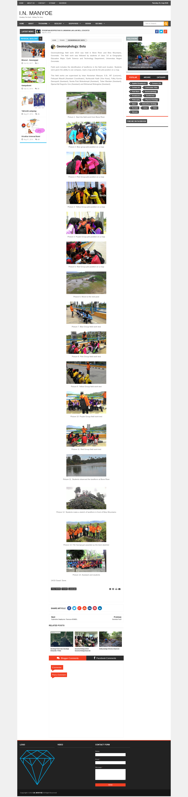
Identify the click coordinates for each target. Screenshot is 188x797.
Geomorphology (151, 92)
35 (38, 89)
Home (21, 3)
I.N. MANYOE (35, 13)
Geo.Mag (98, 23)
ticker (62, 40)
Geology (58, 23)
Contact (41, 3)
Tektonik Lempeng (28, 111)
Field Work (56, 589)
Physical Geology (151, 100)
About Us (31, 3)
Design (88, 23)
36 (39, 114)
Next (165, 57)
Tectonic (135, 108)
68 (39, 139)
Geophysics (73, 23)
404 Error (62, 3)
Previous (129, 57)
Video (155, 108)
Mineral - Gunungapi (29, 60)
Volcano (135, 112)
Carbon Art (136, 87)
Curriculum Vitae (151, 87)
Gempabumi (26, 85)
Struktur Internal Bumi (30, 136)
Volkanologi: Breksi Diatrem (141, 67)
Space (134, 104)
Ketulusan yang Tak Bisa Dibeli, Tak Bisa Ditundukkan (62, 30)
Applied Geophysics (139, 83)
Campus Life (156, 83)
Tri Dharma (42, 23)
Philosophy (136, 100)
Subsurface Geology (149, 104)
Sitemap (52, 3)
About (31, 23)
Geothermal (150, 96)
